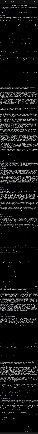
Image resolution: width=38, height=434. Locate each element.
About (8, 1)
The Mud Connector (20, 7)
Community (19, 1)
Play (12, 1)
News (25, 1)
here (13, 8)
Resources (30, 1)
